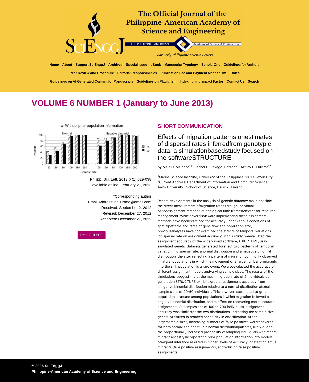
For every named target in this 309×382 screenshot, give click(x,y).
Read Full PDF (91, 235)
